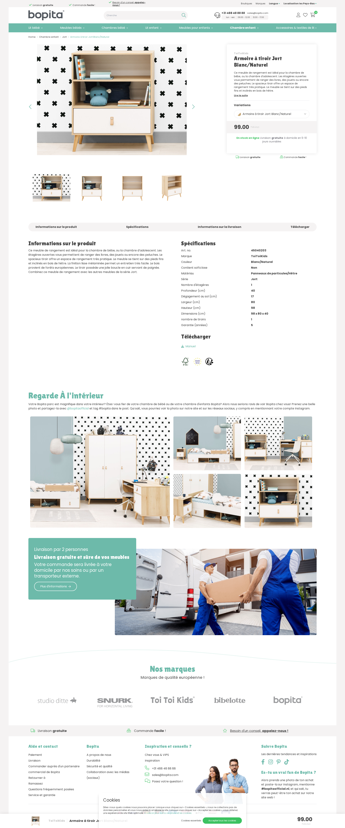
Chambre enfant (243, 28)
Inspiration (152, 761)
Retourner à (36, 778)
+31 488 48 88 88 (233, 13)
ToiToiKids (241, 53)
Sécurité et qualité (99, 766)
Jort (64, 36)
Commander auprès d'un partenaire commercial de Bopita (54, 769)
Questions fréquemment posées (51, 789)
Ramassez (35, 783)
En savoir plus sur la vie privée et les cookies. (168, 813)
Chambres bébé (113, 28)
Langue (274, 3)
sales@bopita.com (257, 13)
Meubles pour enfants (194, 28)
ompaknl (284, 521)
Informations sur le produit (56, 227)
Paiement (35, 755)
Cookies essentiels (191, 820)
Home (32, 36)
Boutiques (246, 3)
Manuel (190, 346)
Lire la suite (241, 95)
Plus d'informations (53, 586)
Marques (260, 3)
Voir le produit (43, 521)
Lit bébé (34, 28)
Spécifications (137, 227)
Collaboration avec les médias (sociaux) (108, 775)
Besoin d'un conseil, (88, 4)
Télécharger (300, 227)
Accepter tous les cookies (222, 820)
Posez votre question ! (167, 781)
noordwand (286, 464)
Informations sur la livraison (219, 227)
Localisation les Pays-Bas (299, 3)
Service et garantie (41, 795)
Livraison (34, 761)
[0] (312, 15)
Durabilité (93, 761)
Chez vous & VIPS (157, 755)
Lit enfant (152, 28)
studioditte (215, 464)
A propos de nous (99, 755)
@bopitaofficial (78, 408)
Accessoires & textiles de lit (295, 28)
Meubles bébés (71, 28)
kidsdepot (71, 521)
